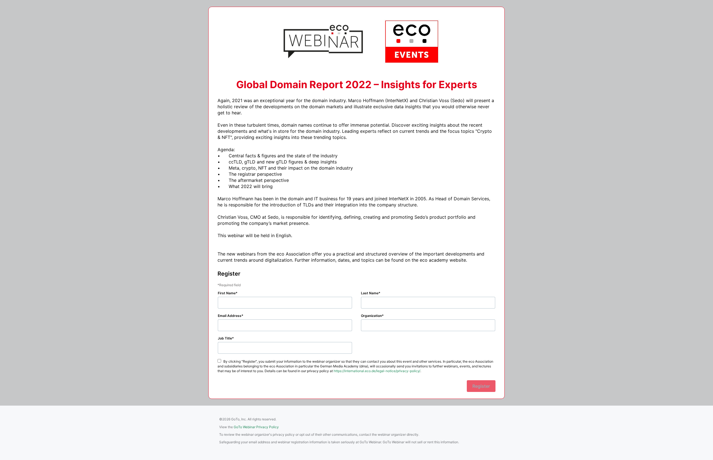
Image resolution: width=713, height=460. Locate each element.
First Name (227, 293)
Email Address (229, 316)
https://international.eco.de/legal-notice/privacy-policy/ (377, 371)
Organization (371, 316)
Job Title (225, 338)
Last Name (370, 293)
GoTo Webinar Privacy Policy (256, 427)
